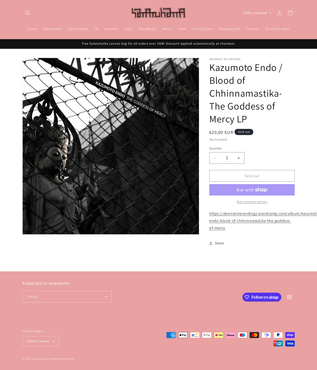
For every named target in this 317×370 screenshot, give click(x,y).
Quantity (215, 148)
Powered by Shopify (62, 358)
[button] (27, 12)
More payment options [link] (252, 201)
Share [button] (219, 243)
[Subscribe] (105, 297)
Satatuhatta (40, 358)
